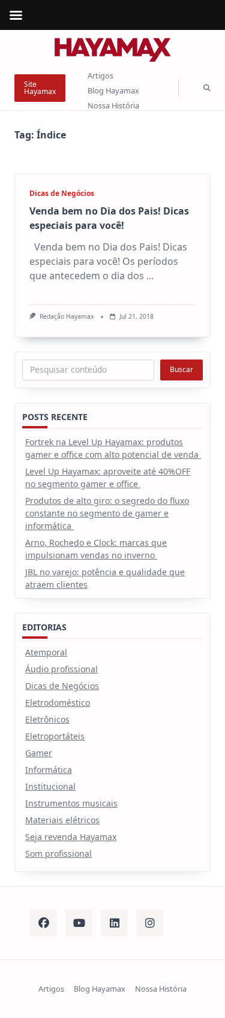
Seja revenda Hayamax (70, 836)
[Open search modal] (207, 88)
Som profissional (58, 853)
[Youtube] (78, 923)
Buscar (181, 369)
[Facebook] (43, 923)
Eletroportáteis (55, 736)
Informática (48, 769)
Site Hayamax (40, 87)
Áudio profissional (61, 669)
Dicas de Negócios (61, 193)
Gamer (38, 753)
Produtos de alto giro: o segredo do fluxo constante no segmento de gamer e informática (107, 513)
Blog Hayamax (113, 90)
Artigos (100, 76)
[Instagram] (149, 923)
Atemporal (46, 652)
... (150, 275)
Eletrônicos (47, 719)
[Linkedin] (114, 923)
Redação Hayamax (67, 316)
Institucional (50, 786)
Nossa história (113, 105)
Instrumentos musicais (71, 803)
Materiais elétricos (62, 820)
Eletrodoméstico (57, 702)
